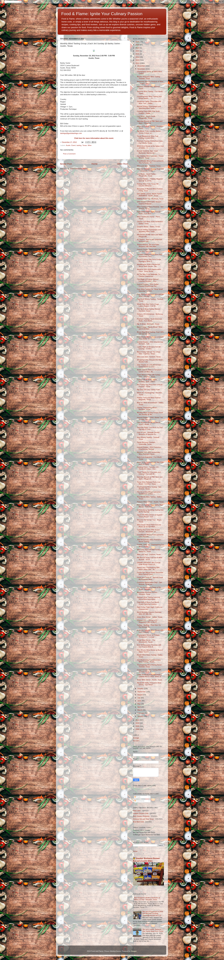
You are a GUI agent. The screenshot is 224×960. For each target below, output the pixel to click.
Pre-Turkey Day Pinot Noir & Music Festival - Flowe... (150, 385)
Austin (68, 145)
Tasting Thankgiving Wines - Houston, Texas (147, 408)
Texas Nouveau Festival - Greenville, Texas (146, 443)
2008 (138, 729)
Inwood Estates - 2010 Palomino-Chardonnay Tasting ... (149, 448)
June (139, 701)
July (139, 698)
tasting (79, 145)
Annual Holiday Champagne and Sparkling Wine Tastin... (149, 107)
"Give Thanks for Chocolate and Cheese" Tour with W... (149, 473)
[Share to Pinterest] (95, 142)
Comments (140, 801)
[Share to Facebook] (93, 142)
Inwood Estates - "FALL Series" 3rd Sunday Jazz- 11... (150, 418)
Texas (84, 145)
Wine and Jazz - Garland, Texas (149, 166)
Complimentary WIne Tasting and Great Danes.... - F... (149, 97)
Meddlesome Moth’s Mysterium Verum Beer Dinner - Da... (148, 265)
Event (73, 145)
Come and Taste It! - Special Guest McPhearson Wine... (150, 578)
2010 (138, 723)
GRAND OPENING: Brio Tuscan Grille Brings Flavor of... (148, 563)
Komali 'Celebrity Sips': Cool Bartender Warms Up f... (147, 152)
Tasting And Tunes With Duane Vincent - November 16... (148, 531)
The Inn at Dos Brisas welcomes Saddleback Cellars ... (149, 493)
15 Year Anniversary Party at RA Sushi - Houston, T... (149, 588)
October (140, 688)
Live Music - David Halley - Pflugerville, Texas (147, 175)
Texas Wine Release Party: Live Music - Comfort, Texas (148, 483)
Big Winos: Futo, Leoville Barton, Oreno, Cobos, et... (149, 132)
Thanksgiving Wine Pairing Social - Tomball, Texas (150, 666)
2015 (138, 54)
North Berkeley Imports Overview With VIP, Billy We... (149, 613)
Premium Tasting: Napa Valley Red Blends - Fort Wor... (150, 506)
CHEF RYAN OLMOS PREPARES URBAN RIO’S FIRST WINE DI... (150, 676)
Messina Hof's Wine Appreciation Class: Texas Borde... (149, 270)
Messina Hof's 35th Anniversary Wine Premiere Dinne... (148, 453)
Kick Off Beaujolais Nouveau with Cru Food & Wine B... (149, 646)
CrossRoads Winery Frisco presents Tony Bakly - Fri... (150, 338)
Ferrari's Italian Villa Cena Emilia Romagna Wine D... (149, 260)
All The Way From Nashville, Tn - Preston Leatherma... (149, 275)
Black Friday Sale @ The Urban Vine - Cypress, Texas (148, 353)
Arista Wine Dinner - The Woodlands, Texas (146, 641)
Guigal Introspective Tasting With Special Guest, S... (149, 671)
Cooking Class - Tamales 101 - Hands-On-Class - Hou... (148, 468)
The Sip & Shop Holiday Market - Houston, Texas (149, 310)
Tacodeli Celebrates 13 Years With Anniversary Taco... (149, 255)
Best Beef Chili (138, 822)
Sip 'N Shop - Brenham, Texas (148, 324)
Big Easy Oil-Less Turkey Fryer (148, 389)
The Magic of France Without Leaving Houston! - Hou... (147, 280)
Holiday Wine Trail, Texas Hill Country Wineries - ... (147, 185)
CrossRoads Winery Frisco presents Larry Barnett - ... (150, 535)
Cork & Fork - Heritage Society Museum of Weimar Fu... (148, 433)
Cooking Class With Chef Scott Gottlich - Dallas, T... (148, 112)
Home (94, 164)
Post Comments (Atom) (79, 168)
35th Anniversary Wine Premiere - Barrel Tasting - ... (149, 540)
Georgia (136, 738)
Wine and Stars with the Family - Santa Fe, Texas (149, 550)
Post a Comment (69, 154)
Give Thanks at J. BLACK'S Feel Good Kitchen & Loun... (149, 366)
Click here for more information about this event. (94, 138)
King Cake (137, 811)
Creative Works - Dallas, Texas (148, 227)
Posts (138, 797)
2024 (138, 45)
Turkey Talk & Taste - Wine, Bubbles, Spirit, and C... (147, 380)
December (141, 66)
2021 (138, 51)
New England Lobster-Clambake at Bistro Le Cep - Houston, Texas (147, 898)
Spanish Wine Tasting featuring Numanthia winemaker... (148, 598)
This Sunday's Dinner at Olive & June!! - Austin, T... (148, 423)
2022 (138, 48)
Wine (89, 145)
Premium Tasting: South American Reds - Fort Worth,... (149, 320)
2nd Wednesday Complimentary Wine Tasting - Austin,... (149, 661)
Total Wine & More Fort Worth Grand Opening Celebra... (148, 603)
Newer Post (66, 164)
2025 (138, 42)
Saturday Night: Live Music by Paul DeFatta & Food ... (150, 428)
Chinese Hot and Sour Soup (143, 819)
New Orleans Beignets (141, 816)
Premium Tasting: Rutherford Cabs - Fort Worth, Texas (150, 142)
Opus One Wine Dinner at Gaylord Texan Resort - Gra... (149, 516)
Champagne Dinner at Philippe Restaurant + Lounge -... (148, 636)
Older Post (122, 164)
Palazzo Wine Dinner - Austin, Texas (150, 502)
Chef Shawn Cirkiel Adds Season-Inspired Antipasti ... (149, 203)
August (140, 695)
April (139, 707)
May (139, 704)
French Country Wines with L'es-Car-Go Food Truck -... (149, 250)
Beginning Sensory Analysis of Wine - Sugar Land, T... (150, 82)
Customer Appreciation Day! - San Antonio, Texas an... (149, 583)
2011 (138, 720)
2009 (138, 726)
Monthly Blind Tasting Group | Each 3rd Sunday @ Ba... (150, 413)
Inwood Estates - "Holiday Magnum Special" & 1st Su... (150, 180)
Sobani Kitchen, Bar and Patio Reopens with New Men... (148, 245)
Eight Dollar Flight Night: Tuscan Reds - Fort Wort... (149, 212)
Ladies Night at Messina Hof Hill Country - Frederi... (148, 348)
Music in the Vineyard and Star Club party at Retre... (150, 463)
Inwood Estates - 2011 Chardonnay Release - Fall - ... (150, 343)
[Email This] (86, 142)
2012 (138, 63)
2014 (138, 57)
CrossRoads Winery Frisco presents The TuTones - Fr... (150, 162)
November (141, 69)
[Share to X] (91, 142)
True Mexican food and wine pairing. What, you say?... (150, 295)
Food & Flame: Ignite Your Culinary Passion (101, 13)
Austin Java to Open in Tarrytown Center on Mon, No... (149, 370)
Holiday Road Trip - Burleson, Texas (150, 199)
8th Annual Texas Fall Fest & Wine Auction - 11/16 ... (149, 558)
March (140, 710)
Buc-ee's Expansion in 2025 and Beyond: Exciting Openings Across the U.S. (153, 913)
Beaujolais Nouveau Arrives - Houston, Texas (147, 593)
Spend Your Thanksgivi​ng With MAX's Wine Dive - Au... (148, 568)
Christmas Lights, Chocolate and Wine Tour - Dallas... (149, 102)
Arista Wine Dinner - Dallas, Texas (149, 617)
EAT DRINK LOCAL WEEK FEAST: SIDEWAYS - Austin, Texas (149, 195)
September (141, 692)
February (141, 713)
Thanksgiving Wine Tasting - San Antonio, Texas (149, 488)
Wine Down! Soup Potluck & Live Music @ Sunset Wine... (149, 526)
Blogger (134, 951)
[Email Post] (82, 142)
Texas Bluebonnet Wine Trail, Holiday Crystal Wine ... (148, 137)
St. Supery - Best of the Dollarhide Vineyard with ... (149, 240)
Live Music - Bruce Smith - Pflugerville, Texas (146, 117)
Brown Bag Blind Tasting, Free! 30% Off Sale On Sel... (150, 333)
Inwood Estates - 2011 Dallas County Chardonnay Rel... (147, 285)
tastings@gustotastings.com (71, 133)
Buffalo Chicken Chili (140, 813)
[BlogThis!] (88, 142)
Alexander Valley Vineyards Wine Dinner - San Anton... (149, 684)
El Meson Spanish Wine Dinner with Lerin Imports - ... (150, 631)
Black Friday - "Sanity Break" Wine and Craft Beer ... (149, 328)
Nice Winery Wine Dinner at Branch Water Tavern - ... (150, 651)
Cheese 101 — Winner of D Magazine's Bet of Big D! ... (148, 621)
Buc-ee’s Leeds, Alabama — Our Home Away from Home (153, 930)
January (140, 716)
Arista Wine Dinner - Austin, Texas (149, 680)
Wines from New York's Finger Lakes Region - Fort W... (148, 305)
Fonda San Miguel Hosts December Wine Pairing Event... (150, 573)
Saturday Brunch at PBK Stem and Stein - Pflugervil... (149, 122)
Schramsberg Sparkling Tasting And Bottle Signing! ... (150, 511)
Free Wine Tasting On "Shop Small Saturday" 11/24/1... (150, 290)
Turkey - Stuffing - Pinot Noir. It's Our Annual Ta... (149, 626)
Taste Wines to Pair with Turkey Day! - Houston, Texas (148, 376)
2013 (138, 60)
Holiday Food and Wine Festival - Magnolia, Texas (149, 398)
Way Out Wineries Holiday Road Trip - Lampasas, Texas (150, 170)
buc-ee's (136, 741)
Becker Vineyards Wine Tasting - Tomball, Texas (149, 77)
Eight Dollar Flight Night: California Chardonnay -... (149, 608)
